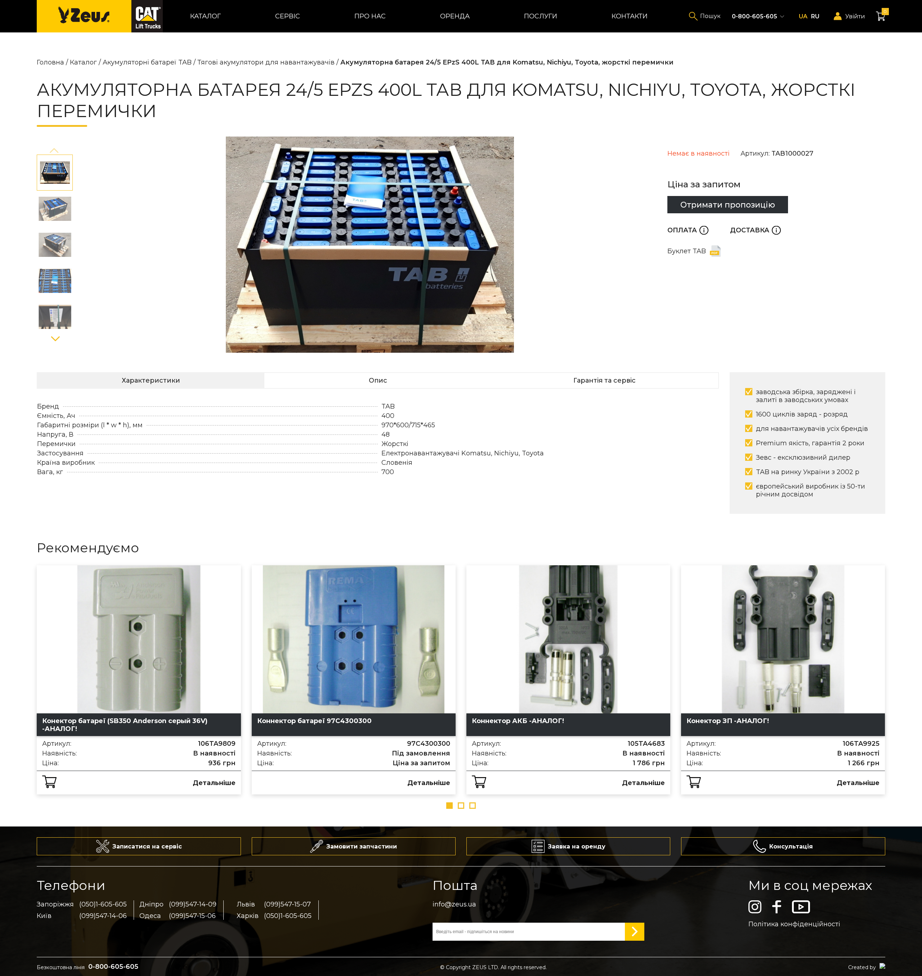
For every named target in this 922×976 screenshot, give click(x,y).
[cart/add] (49, 782)
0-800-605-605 (754, 16)
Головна (50, 62)
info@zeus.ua (454, 904)
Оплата (687, 230)
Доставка (755, 230)
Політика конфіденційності (794, 924)
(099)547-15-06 (192, 916)
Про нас (370, 16)
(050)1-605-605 (103, 904)
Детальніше (214, 783)
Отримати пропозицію (727, 204)
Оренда (455, 16)
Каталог (205, 16)
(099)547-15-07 (287, 904)
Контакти (630, 16)
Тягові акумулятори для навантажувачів (266, 62)
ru (815, 16)
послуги (540, 16)
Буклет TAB (686, 251)
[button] (55, 151)
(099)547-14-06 (103, 916)
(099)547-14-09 (192, 904)
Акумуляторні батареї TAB (147, 62)
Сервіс (287, 16)
